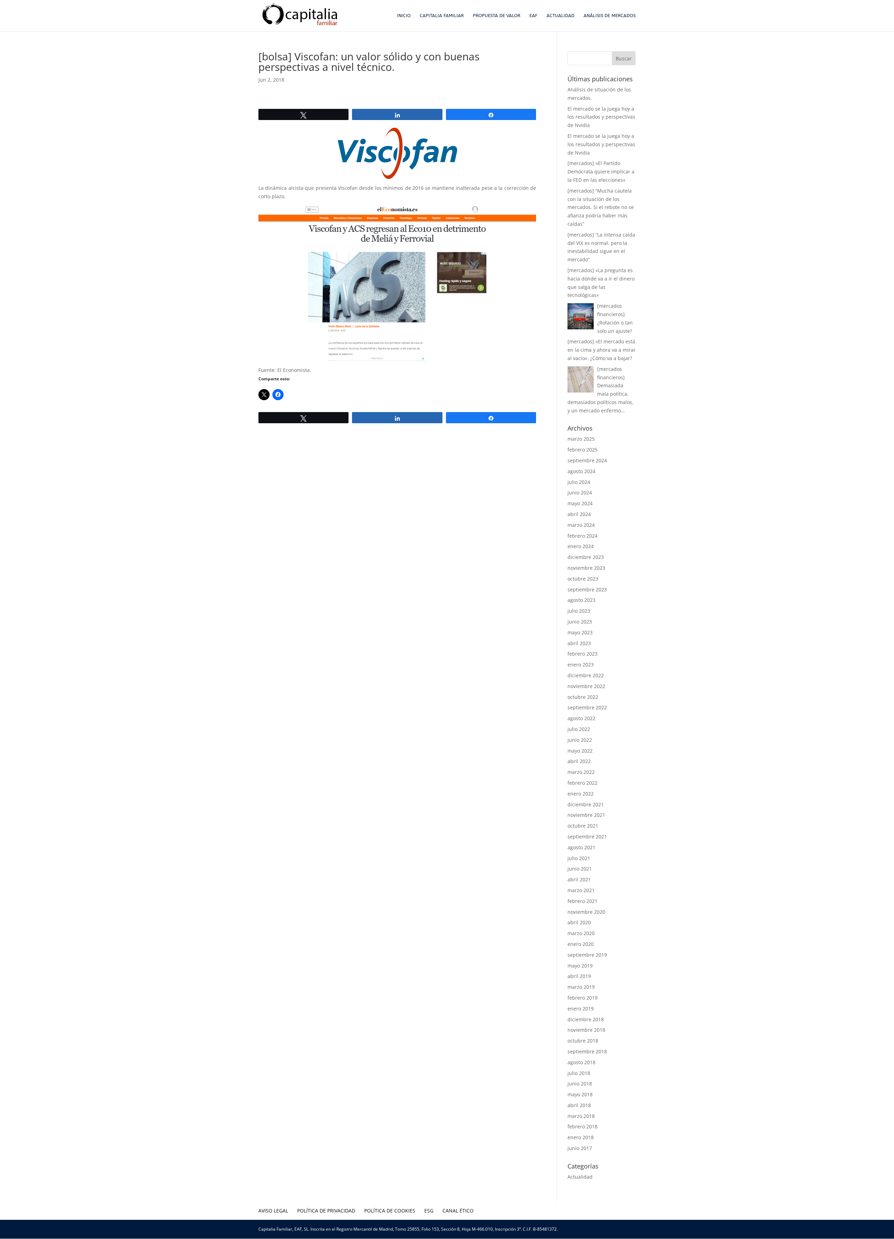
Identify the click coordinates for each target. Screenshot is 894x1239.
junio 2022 (579, 740)
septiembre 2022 (587, 707)
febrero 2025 (582, 449)
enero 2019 (580, 1008)
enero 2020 (580, 944)
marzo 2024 (581, 525)
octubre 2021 (582, 825)
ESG (428, 1210)
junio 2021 (579, 868)
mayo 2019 (580, 965)
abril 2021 (579, 879)
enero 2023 (580, 664)
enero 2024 (580, 546)
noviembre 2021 (586, 815)
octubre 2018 (582, 1040)
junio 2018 (579, 1083)
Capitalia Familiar (442, 15)
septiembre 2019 (587, 954)
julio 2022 (578, 729)
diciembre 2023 (585, 557)
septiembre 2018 (587, 1051)
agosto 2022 (581, 718)
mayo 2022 (580, 750)
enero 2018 (580, 1137)
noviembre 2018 (586, 1030)
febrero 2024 (582, 535)
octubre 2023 (582, 578)
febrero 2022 (582, 782)
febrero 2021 (582, 901)
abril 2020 (579, 922)
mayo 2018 (580, 1094)
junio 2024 (579, 492)
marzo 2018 (581, 1116)
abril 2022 (579, 761)
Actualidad (560, 15)
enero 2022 (580, 793)
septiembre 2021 (587, 836)
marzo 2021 (581, 890)
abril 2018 (579, 1105)
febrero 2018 (582, 1126)
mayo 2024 (580, 503)
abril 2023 (579, 643)
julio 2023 (578, 610)
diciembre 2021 (585, 804)
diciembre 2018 (585, 1019)
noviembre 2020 (586, 912)
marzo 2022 (581, 772)
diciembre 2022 (585, 675)
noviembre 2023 (586, 568)
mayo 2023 (580, 632)
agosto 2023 (581, 600)
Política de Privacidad (326, 1210)
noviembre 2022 (586, 686)
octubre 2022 (582, 697)
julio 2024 (578, 482)
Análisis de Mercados (610, 15)
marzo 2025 (581, 438)
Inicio (404, 15)
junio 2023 (579, 621)
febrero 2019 (582, 997)
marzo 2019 (581, 987)
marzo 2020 (581, 933)
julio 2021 (578, 858)
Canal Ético (458, 1210)
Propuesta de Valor (496, 15)
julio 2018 (578, 1073)
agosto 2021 (581, 847)
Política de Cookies (389, 1210)
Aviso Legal (273, 1210)
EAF (533, 15)
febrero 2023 (582, 653)
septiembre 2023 (587, 589)
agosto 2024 (581, 471)
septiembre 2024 (587, 460)
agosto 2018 (581, 1062)
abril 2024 (579, 514)
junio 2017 (579, 1148)
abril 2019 (579, 976)
